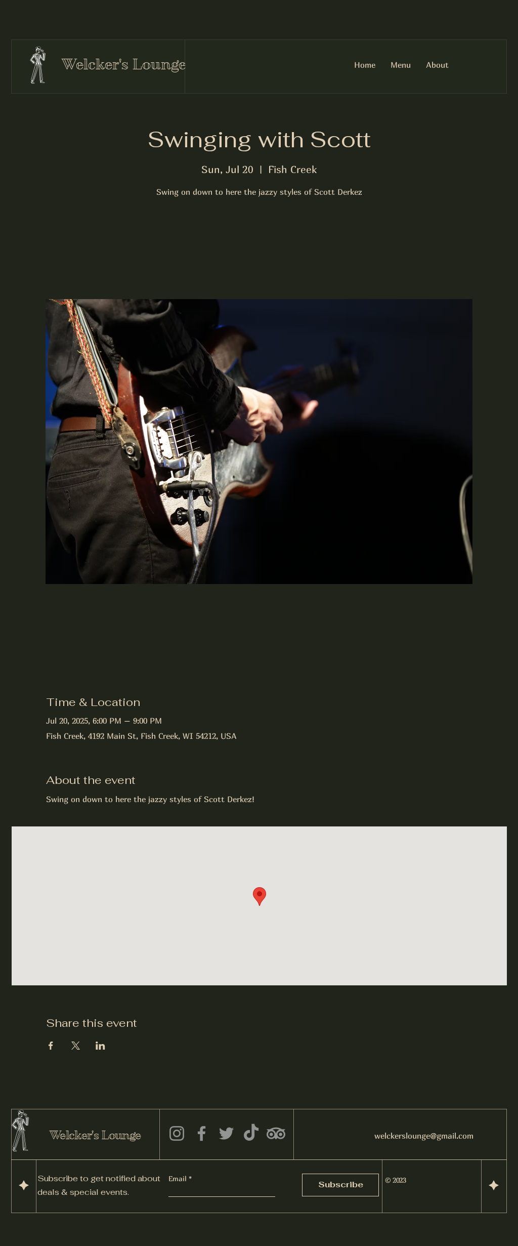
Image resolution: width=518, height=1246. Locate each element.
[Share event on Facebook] (51, 1046)
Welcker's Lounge (124, 64)
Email (178, 1178)
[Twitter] (226, 1133)
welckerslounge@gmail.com (423, 1136)
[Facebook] (201, 1133)
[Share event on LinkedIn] (100, 1046)
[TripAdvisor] (276, 1133)
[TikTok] (251, 1133)
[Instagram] (177, 1133)
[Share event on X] (75, 1046)
